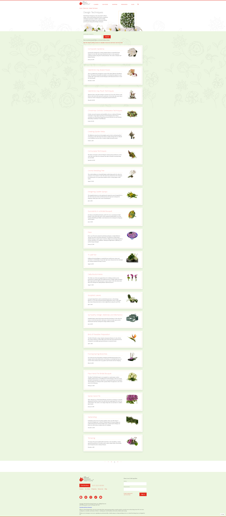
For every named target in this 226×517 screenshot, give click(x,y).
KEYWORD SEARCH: (88, 34)
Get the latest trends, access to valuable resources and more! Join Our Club (103, 42)
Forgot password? (128, 493)
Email (125, 481)
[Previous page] (105, 462)
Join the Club (127, 494)
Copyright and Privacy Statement (85, 507)
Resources (85, 8)
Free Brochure (85, 485)
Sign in (143, 494)
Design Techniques (93, 8)
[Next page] (121, 462)
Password (127, 486)
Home (80, 8)
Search (107, 36)
